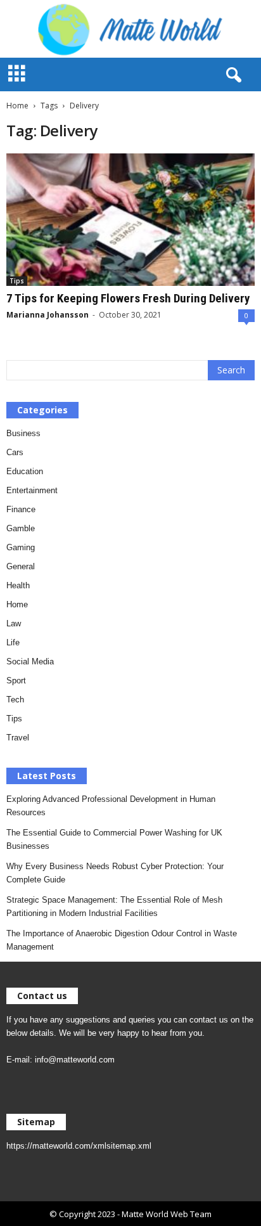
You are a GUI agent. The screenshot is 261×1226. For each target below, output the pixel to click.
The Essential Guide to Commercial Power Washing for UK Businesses (114, 839)
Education (24, 471)
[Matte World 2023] (130, 29)
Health (18, 585)
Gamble (20, 528)
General (20, 566)
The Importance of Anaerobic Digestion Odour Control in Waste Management (121, 940)
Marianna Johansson (47, 314)
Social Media (30, 661)
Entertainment (32, 490)
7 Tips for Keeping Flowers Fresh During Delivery (128, 298)
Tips (17, 280)
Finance (20, 509)
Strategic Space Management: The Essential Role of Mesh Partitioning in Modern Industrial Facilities (114, 906)
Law (13, 623)
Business (23, 433)
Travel (17, 737)
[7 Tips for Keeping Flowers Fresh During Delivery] (130, 219)
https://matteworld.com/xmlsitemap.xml (78, 1146)
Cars (14, 452)
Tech (15, 699)
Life (13, 642)
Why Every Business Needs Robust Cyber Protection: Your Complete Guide (115, 872)
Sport (16, 680)
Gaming (20, 547)
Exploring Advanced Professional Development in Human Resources (110, 805)
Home (17, 105)
